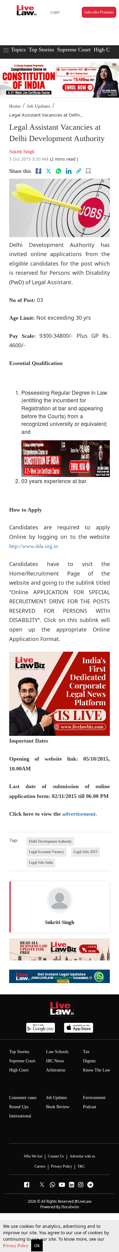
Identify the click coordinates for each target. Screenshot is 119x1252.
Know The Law (96, 1070)
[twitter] (48, 171)
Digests (89, 1061)
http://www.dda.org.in (33, 546)
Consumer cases (22, 1097)
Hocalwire (70, 1207)
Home (15, 106)
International (20, 1116)
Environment (94, 1097)
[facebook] (38, 171)
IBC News (55, 1061)
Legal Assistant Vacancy (46, 852)
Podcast (89, 1107)
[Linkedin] (68, 171)
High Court (19, 1070)
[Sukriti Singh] (59, 899)
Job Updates (38, 106)
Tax (86, 1051)
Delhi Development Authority (50, 841)
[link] (78, 171)
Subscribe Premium (99, 12)
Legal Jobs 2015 (85, 852)
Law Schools (57, 1051)
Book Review (57, 1107)
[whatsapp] (58, 171)
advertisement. (79, 814)
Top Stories (41, 50)
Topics (18, 50)
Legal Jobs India (41, 862)
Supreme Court (74, 50)
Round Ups (18, 1107)
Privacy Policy (16, 1245)
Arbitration (55, 1070)
